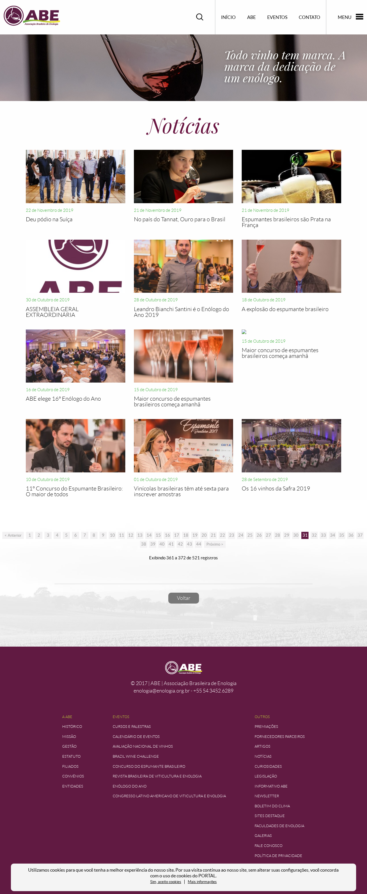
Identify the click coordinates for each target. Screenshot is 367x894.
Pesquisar (200, 17)
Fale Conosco (268, 845)
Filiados (70, 766)
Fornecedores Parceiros (280, 736)
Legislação (266, 776)
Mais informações (202, 882)
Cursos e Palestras (132, 726)
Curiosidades (268, 766)
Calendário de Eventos (136, 736)
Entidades (72, 786)
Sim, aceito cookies (165, 882)
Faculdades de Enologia (279, 826)
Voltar (183, 598)
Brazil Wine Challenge (136, 756)
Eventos (277, 17)
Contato (309, 17)
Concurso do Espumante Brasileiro (149, 766)
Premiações (266, 726)
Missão (69, 736)
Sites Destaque (270, 816)
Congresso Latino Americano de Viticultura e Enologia (169, 796)
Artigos (262, 746)
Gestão (69, 746)
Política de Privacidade (278, 856)
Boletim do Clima (272, 806)
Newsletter (267, 796)
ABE (251, 17)
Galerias (263, 835)
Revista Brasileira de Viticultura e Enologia (157, 776)
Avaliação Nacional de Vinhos (143, 746)
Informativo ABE (271, 786)
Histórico (72, 726)
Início (228, 17)
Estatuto (71, 756)
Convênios (73, 776)
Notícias (263, 756)
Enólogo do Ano (130, 786)
